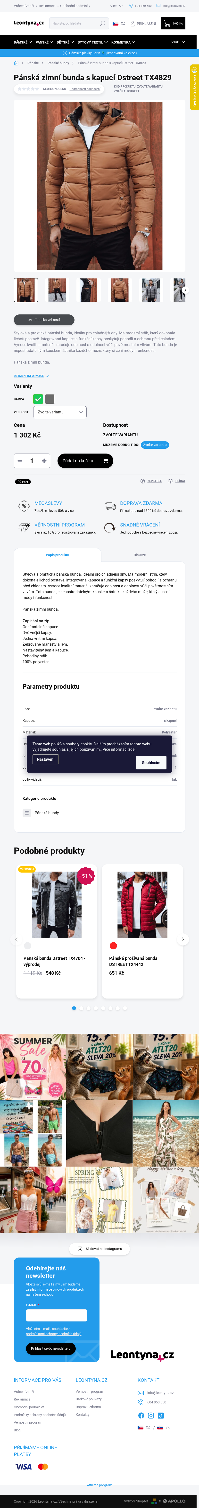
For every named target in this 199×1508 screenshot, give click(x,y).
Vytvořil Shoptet (136, 1501)
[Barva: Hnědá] (27, 945)
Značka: (126, 91)
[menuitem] (23, 42)
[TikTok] (160, 1414)
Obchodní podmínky (75, 6)
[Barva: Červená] (113, 945)
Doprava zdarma (88, 1407)
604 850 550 (156, 1402)
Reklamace (47, 6)
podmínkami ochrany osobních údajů (54, 1334)
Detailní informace (29, 376)
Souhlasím (151, 762)
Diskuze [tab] (140, 555)
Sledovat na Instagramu (104, 1249)
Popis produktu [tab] (57, 555)
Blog (17, 1430)
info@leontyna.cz (160, 1393)
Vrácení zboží (24, 6)
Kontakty (83, 1415)
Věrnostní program (28, 1422)
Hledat (103, 23)
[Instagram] (151, 1414)
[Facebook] (141, 1414)
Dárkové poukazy (89, 1399)
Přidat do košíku (78, 460)
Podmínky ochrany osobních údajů (40, 1415)
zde (131, 749)
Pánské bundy (47, 813)
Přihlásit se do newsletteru (51, 1348)
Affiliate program (99, 1485)
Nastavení (45, 759)
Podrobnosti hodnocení (85, 89)
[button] (74, 1008)
